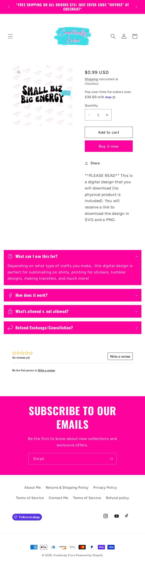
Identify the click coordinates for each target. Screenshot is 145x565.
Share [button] (95, 163)
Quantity (91, 105)
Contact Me (58, 498)
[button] (10, 36)
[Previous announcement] (8, 7)
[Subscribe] (111, 459)
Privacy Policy (105, 487)
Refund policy (117, 498)
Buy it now (109, 146)
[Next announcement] (136, 7)
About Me (32, 487)
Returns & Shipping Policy (67, 487)
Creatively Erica (64, 555)
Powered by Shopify (89, 555)
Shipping (91, 79)
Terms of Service (30, 498)
